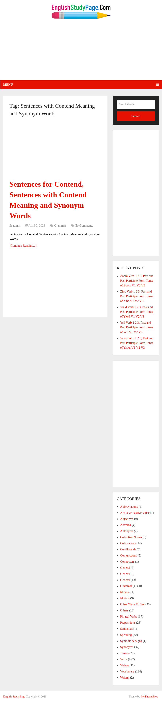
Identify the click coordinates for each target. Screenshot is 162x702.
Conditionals (128, 549)
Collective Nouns (131, 537)
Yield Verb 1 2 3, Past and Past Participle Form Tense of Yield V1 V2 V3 (136, 311)
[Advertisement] (81, 52)
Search (135, 116)
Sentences (126, 628)
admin (16, 225)
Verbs (123, 659)
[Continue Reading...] (23, 245)
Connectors (127, 561)
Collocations (128, 543)
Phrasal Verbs (128, 616)
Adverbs (125, 525)
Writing (124, 677)
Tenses (124, 653)
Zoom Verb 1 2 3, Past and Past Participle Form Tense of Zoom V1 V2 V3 (137, 280)
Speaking (126, 634)
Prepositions (127, 622)
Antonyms (126, 531)
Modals (124, 598)
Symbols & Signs (131, 641)
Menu (8, 84)
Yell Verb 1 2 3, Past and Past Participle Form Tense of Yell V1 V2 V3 (136, 327)
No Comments (84, 225)
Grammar (60, 225)
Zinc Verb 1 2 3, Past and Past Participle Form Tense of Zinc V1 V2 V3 (136, 296)
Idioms (124, 592)
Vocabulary (127, 671)
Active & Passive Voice (135, 512)
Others (124, 610)
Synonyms (126, 647)
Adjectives (126, 518)
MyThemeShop (149, 696)
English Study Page (14, 696)
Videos (124, 665)
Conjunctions (128, 555)
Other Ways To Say (132, 604)
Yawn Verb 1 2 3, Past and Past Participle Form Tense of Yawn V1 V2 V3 (136, 342)
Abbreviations (129, 506)
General (125, 567)
